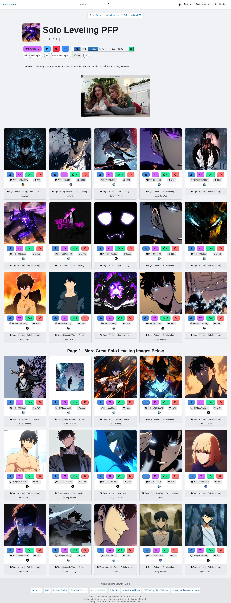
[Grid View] (77, 49)
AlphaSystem (123, 184)
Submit (189, 4)
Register (223, 4)
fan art (99, 66)
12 (166, 318)
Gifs (87, 55)
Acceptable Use (98, 590)
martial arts (59, 66)
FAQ (47, 590)
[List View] (83, 49)
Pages (104, 49)
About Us (36, 590)
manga (49, 66)
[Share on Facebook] (65, 49)
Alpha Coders (9, 4)
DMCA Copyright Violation (156, 590)
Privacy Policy (60, 590)
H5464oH (123, 258)
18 (121, 174)
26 (75, 174)
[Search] (109, 4)
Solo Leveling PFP (132, 15)
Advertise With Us (131, 590)
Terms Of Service (79, 590)
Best (113, 49)
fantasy (40, 66)
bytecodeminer (33, 184)
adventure (71, 66)
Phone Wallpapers (61, 55)
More (122, 49)
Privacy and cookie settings (185, 590)
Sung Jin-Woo (121, 66)
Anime (99, 15)
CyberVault (214, 486)
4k (47, 55)
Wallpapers (36, 55)
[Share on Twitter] (47, 49)
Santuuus (78, 184)
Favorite (33, 49)
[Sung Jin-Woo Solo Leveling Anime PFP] (161, 451)
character (108, 66)
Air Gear (82, 66)
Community (203, 4)
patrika (33, 328)
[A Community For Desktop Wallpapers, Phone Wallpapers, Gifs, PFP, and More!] (91, 15)
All (25, 55)
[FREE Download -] (146, 476)
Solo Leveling (112, 15)
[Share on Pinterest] (56, 49)
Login (214, 4)
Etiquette (114, 590)
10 (121, 248)
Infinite (93, 49)
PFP (78, 55)
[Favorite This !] (155, 476)
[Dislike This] (175, 476)
